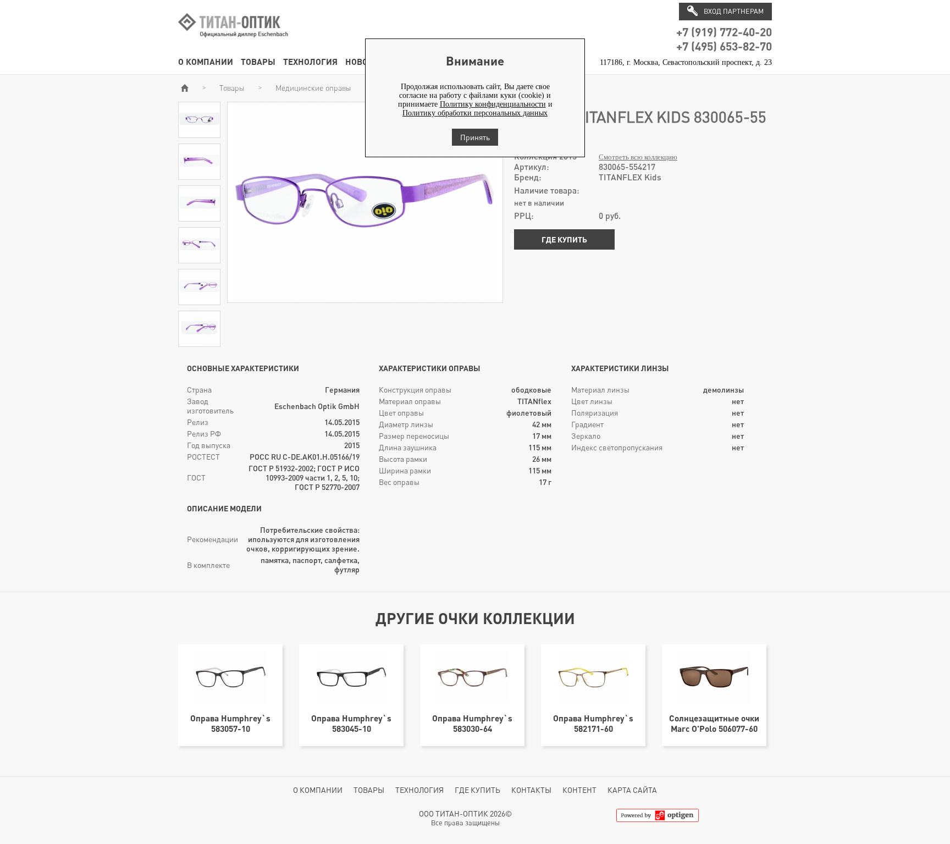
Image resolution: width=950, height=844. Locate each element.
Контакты (531, 790)
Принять (475, 137)
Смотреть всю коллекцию (638, 157)
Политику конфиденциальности (493, 104)
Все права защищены (465, 823)
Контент (579, 790)
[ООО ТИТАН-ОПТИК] (233, 43)
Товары (258, 61)
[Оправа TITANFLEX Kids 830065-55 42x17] (199, 133)
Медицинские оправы (313, 87)
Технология (310, 61)
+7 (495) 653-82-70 (724, 46)
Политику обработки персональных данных (475, 113)
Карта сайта (632, 790)
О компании (205, 61)
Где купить (564, 239)
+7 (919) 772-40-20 (724, 31)
